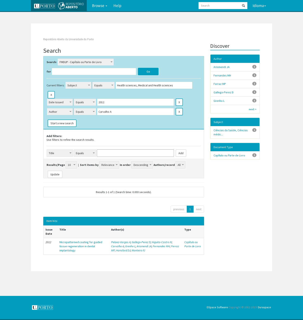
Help (117, 5)
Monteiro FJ (138, 250)
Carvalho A (117, 246)
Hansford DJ (123, 250)
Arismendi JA (144, 246)
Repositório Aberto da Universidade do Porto (68, 39)
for (49, 71)
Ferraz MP (220, 84)
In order (125, 165)
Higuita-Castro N (162, 242)
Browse (98, 5)
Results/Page (56, 165)
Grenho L (130, 246)
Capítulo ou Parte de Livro (192, 244)
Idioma (258, 5)
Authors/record (164, 165)
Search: (52, 62)
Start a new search (62, 123)
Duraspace (264, 307)
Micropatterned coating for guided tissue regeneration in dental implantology (80, 246)
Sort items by (89, 165)
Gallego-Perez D (141, 242)
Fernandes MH (161, 246)
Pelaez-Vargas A (120, 242)
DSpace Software (217, 307)
